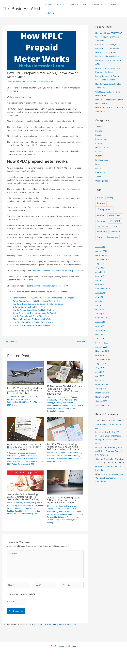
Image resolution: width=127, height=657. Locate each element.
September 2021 (102, 288)
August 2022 (101, 263)
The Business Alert (21, 8)
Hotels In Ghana (102, 147)
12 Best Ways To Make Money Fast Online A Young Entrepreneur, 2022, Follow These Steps (64, 390)
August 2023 (101, 247)
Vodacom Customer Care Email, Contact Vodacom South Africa (109, 478)
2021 (18, 399)
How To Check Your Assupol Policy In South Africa (108, 424)
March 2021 (100, 309)
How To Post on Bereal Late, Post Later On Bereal (34, 310)
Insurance (49, 4)
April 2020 (99, 338)
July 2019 (99, 368)
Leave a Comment (15, 81)
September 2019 (102, 359)
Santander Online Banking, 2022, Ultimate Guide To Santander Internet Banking (23, 497)
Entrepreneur (30, 81)
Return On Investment (21, 464)
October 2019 (101, 355)
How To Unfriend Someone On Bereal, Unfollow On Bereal (38, 304)
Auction (98, 126)
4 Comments (52, 453)
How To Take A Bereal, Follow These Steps (31, 316)
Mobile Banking (13, 514)
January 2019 (101, 388)
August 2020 (101, 322)
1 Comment (11, 396)
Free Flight (34, 402)
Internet (65, 405)
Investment (73, 4)
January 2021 (101, 313)
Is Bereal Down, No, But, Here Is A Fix (29, 307)
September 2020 (102, 318)
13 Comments (52, 397)
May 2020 (99, 334)
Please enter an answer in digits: (21, 594)
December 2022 (102, 255)
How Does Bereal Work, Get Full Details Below (33, 322)
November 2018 (102, 397)
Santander (38, 514)
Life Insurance (101, 160)
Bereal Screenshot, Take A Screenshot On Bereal (34, 313)
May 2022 (99, 276)
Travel (84, 4)
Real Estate (100, 172)
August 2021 (100, 293)
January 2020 (101, 347)
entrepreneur (67, 403)
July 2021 (99, 297)
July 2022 (99, 268)
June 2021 (73, 405)
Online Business (64, 408)
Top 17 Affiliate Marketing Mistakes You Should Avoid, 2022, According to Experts (63, 447)
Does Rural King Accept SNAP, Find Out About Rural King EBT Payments (109, 451)
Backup (98, 131)
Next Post (82, 342)
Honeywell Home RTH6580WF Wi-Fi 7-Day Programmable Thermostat (43, 298)
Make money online (32, 511)
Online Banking (27, 514)
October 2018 (101, 401)
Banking (113, 4)
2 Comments (52, 506)
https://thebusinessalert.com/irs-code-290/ (49, 286)
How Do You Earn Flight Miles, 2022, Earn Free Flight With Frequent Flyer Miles (25, 391)
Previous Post (10, 342)
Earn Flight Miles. (22, 402)
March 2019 (100, 380)
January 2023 (101, 251)
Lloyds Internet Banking (64, 517)
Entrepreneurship (98, 4)
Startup (75, 408)
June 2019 (99, 372)
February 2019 (101, 384)
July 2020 (99, 326)
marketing (62, 461)
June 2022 (100, 272)
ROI (32, 464)
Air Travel (24, 399)
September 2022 (102, 259)
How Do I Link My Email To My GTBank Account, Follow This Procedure (109, 466)
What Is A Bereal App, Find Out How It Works (32, 319)
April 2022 (99, 280)
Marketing (49, 13)
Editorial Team (72, 255)
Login (97, 164)
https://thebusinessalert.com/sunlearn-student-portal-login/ (56, 270)
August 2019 (100, 363)
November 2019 (102, 351)
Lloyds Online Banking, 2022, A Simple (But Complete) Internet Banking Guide (64, 500)
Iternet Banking (60, 514)
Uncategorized (101, 181)
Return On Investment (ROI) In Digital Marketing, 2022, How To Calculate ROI (24, 447)
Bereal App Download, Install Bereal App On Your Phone (37, 301)
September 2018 (102, 405)
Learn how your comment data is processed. (56, 624)
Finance (60, 4)
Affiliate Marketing (72, 455)
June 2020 (100, 330)
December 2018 (102, 393)
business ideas (21, 458)
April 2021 (99, 305)
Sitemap (72, 646)
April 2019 (99, 376)
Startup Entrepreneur (55, 411)
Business (10, 402)
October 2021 (101, 284)
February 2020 (101, 343)
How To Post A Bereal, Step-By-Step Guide (31, 325)
